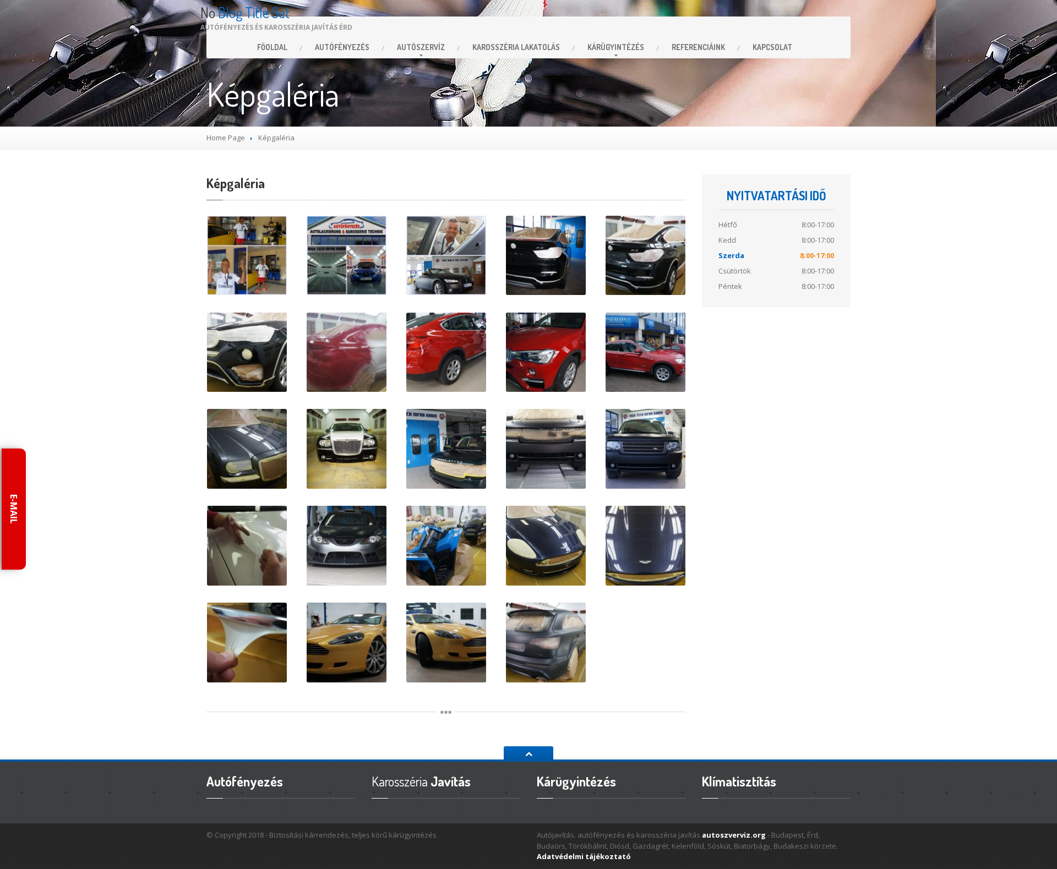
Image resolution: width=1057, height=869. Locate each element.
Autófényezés (342, 47)
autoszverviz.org (734, 835)
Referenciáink (698, 47)
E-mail (14, 509)
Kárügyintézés (615, 47)
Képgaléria (235, 183)
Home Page (225, 138)
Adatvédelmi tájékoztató (584, 856)
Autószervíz (421, 47)
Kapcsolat (772, 47)
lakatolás (516, 47)
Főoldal (272, 47)
